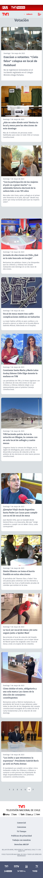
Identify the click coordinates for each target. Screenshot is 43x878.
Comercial (21, 822)
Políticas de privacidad (21, 835)
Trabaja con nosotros (21, 840)
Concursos (21, 826)
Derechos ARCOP (21, 844)
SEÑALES (29, 14)
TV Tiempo (21, 831)
